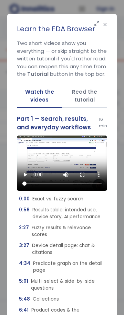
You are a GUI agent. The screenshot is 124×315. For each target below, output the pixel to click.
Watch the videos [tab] (39, 95)
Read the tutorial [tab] (84, 95)
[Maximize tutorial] (96, 24)
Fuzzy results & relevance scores (55, 231)
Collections (39, 299)
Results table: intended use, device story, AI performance (60, 213)
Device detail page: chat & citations (57, 249)
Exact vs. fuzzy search (51, 199)
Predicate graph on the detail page (60, 266)
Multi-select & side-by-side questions (57, 284)
